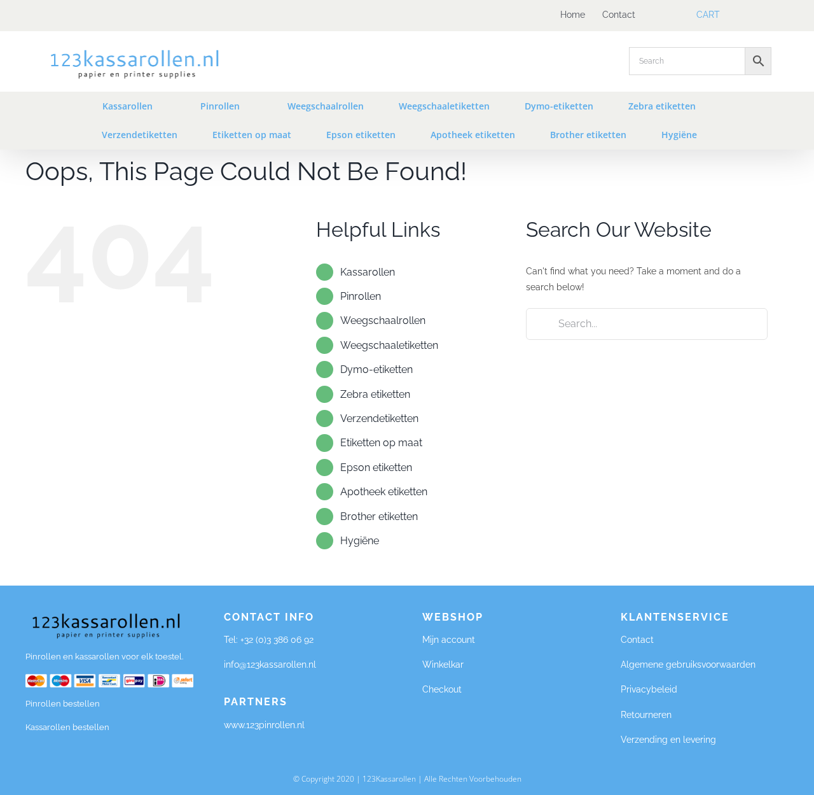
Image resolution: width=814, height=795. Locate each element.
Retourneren (646, 715)
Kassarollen (367, 272)
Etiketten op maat (381, 443)
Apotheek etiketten (383, 492)
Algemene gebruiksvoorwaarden (688, 664)
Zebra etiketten (375, 394)
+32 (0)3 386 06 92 (277, 640)
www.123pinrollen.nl (265, 725)
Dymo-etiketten (376, 369)
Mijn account (448, 640)
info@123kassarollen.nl (270, 664)
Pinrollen (360, 296)
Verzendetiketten (379, 418)
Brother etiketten (379, 516)
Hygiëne (359, 541)
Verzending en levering (668, 740)
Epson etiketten (376, 467)
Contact (637, 640)
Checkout (442, 689)
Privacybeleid (649, 689)
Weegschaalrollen (382, 320)
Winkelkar (443, 664)
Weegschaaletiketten (389, 345)
